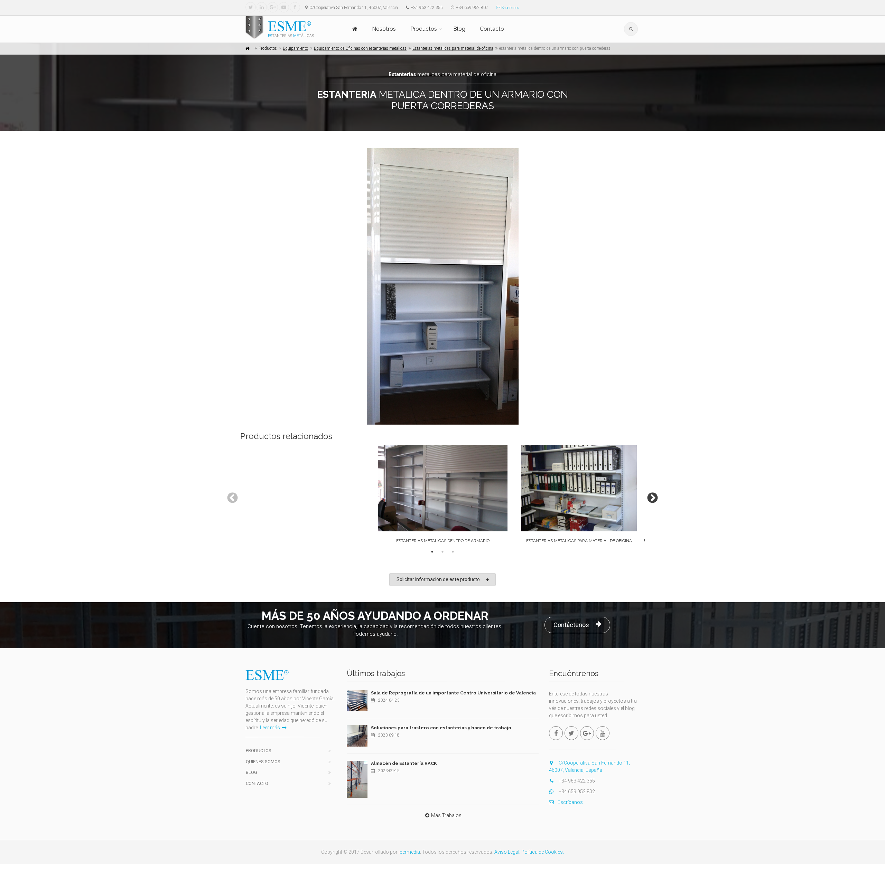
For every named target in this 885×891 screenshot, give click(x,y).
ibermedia (409, 852)
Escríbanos (509, 8)
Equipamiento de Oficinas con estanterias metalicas (360, 48)
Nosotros (384, 29)
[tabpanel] (442, 496)
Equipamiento (295, 48)
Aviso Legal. (507, 852)
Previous (229, 495)
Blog (459, 29)
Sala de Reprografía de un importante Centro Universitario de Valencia (453, 692)
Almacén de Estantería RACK (404, 763)
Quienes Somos (263, 761)
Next (649, 495)
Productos (423, 29)
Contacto (492, 29)
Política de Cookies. (542, 852)
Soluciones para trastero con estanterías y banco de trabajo (441, 727)
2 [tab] (442, 551)
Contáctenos (571, 624)
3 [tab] (452, 551)
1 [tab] (432, 551)
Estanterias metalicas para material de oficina (452, 48)
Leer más (270, 727)
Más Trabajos (446, 815)
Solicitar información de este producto (438, 579)
